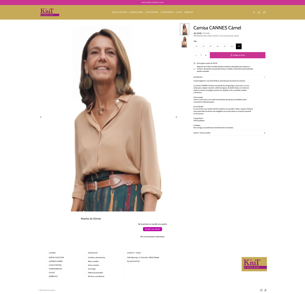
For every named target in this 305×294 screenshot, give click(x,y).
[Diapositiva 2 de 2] (184, 41)
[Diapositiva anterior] (40, 117)
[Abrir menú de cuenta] (259, 12)
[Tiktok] (265, 290)
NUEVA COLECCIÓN (56, 257)
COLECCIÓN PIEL (55, 265)
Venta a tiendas (93, 265)
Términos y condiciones (96, 276)
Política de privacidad (95, 273)
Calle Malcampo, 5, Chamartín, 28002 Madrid (143, 257)
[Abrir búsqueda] (254, 12)
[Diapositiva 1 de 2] (184, 29)
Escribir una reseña (152, 229)
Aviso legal (91, 269)
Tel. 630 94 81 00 (133, 261)
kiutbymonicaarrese (49, 290)
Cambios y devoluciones (96, 257)
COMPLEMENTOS (55, 269)
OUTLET (52, 273)
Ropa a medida (93, 261)
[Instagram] (261, 290)
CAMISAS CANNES (56, 261)
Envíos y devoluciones (201, 133)
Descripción (197, 77)
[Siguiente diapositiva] (177, 117)
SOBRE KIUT (53, 276)
